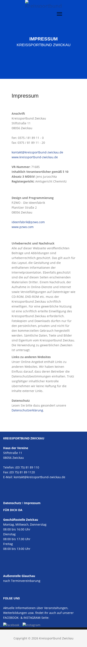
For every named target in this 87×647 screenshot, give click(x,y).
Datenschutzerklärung (27, 410)
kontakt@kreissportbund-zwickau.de (37, 152)
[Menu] (59, 14)
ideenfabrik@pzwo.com (28, 222)
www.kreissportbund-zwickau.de (35, 157)
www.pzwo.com (23, 227)
